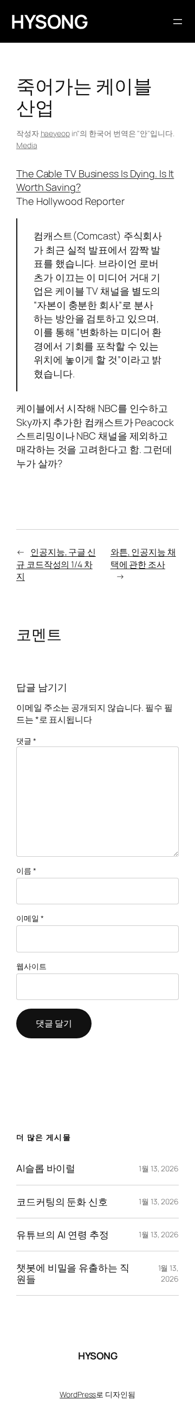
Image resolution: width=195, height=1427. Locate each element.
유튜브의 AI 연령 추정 (62, 1234)
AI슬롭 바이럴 (45, 1168)
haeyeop (55, 133)
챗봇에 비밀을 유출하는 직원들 (72, 1273)
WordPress (78, 1394)
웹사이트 (31, 966)
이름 (26, 870)
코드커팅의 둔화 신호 (62, 1201)
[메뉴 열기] (177, 21)
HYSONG (49, 21)
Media (26, 145)
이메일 (30, 918)
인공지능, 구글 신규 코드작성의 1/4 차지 (56, 564)
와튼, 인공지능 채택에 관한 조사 (143, 558)
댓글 (26, 741)
